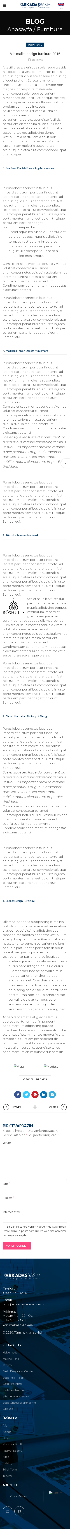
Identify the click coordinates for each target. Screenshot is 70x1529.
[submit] (55, 1493)
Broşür (7, 1438)
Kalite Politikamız (13, 1390)
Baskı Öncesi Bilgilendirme (19, 1402)
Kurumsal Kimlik (13, 1444)
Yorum (7, 1142)
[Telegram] (52, 1094)
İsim (6, 1183)
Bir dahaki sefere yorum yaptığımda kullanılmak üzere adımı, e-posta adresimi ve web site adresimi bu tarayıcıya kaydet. (34, 1231)
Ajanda (7, 1432)
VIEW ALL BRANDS (35, 1079)
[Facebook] (17, 1094)
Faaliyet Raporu (12, 1450)
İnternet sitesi (11, 1212)
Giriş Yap (8, 1409)
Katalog (7, 1463)
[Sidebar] (65, 463)
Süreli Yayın (10, 1469)
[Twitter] (26, 1094)
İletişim (7, 1365)
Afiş (5, 1425)
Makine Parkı (11, 1359)
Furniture (50, 29)
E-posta (8, 1198)
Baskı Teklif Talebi (13, 1377)
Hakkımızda (10, 1352)
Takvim (7, 1475)
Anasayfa (19, 29)
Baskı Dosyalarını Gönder (18, 1371)
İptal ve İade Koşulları (16, 1396)
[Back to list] (35, 1107)
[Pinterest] (35, 1094)
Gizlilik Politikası (12, 1384)
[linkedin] (43, 1094)
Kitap (6, 1457)
